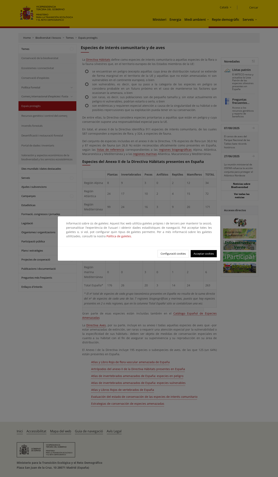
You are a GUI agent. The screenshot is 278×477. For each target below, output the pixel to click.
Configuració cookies (173, 253)
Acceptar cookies (204, 253)
